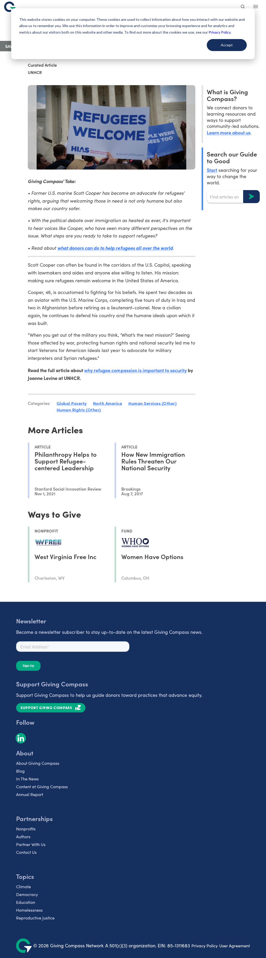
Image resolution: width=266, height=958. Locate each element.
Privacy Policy (204, 945)
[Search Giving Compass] (243, 7)
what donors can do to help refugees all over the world (115, 248)
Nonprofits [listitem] (26, 828)
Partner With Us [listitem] (30, 844)
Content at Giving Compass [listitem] (42, 786)
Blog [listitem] (20, 771)
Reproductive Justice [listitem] (35, 918)
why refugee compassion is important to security (135, 370)
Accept (227, 45)
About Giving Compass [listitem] (37, 763)
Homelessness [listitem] (29, 910)
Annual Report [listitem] (29, 794)
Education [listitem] (25, 902)
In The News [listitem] (27, 778)
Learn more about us (228, 132)
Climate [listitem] (23, 886)
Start (212, 170)
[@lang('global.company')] (10, 7)
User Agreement (234, 945)
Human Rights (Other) (79, 409)
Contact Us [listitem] (26, 852)
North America (107, 403)
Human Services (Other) (152, 403)
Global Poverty (72, 403)
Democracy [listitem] (27, 894)
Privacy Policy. (220, 32)
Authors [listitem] (23, 836)
